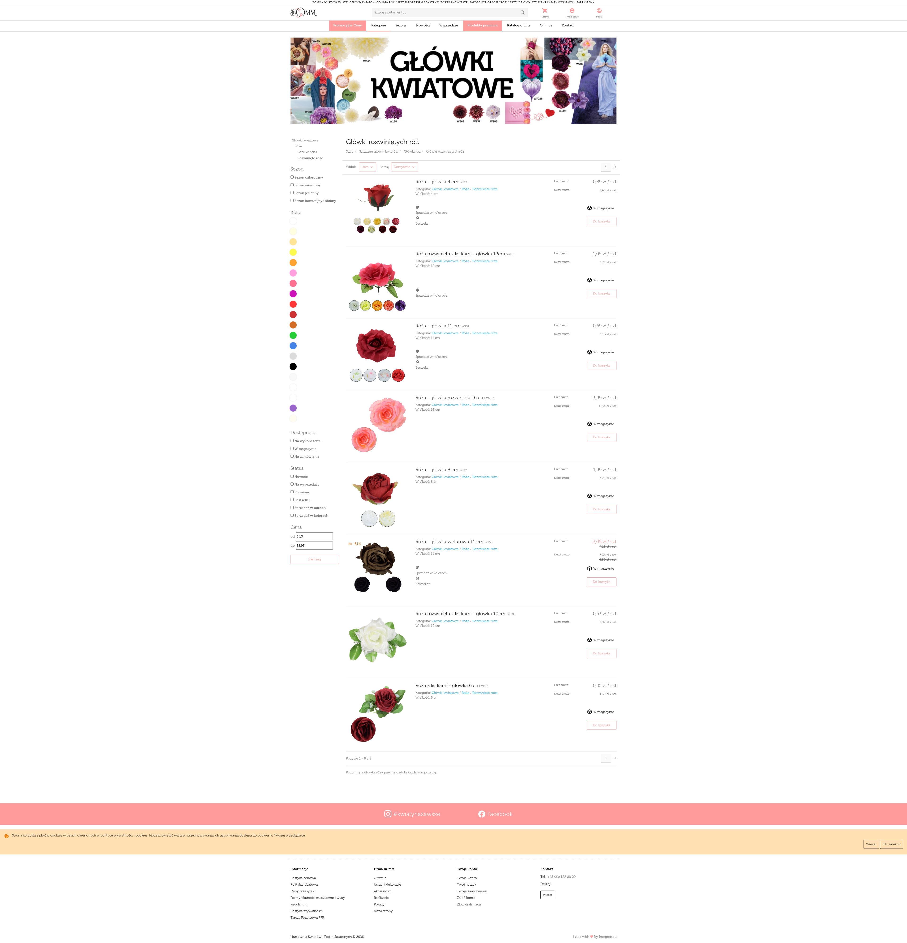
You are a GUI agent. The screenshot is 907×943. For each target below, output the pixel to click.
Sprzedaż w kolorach (311, 515)
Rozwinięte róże (485, 189)
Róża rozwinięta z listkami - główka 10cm (464, 613)
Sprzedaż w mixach (310, 508)
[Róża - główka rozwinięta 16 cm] (377, 426)
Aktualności (382, 891)
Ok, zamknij (892, 844)
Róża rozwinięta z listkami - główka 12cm (464, 253)
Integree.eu (607, 937)
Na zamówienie (306, 456)
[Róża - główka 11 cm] (377, 354)
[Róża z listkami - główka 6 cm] (377, 714)
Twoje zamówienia (472, 891)
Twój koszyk (466, 884)
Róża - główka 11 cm (442, 326)
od (293, 536)
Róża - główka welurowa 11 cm (453, 541)
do (293, 545)
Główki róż (412, 151)
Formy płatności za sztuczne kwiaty (318, 898)
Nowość (301, 476)
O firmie (546, 25)
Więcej (871, 844)
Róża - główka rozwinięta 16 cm (454, 397)
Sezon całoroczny (308, 177)
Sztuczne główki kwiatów (378, 151)
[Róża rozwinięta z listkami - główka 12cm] (377, 282)
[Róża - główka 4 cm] (377, 210)
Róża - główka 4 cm (441, 181)
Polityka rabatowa (304, 884)
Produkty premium (482, 25)
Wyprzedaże (448, 25)
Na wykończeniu (307, 441)
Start (349, 151)
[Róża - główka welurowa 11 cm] (377, 570)
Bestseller (302, 500)
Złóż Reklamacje (469, 904)
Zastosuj (314, 559)
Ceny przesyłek (302, 891)
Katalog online (519, 25)
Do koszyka (601, 221)
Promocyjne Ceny (347, 25)
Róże (298, 146)
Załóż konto (466, 898)
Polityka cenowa (303, 878)
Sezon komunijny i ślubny (315, 201)
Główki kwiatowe (305, 140)
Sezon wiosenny (307, 185)
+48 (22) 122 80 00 (562, 877)
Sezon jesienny (306, 193)
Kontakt (568, 25)
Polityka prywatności (306, 911)
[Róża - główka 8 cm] (377, 498)
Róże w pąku (307, 152)
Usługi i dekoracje (387, 884)
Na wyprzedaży (306, 484)
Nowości (423, 25)
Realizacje (381, 898)
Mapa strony (383, 911)
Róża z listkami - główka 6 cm (451, 685)
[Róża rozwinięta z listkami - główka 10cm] (377, 642)
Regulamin (299, 904)
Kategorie (378, 25)
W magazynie (305, 449)
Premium (301, 492)
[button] (545, 12)
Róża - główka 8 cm (441, 469)
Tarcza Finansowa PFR (307, 917)
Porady (379, 904)
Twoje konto (467, 878)
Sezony (401, 25)
